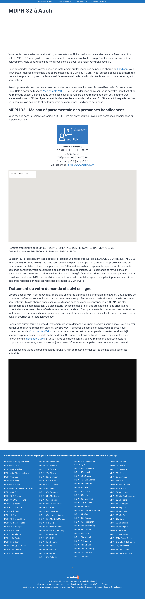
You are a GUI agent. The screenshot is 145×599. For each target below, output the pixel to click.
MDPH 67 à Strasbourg (84, 526)
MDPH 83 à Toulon (118, 488)
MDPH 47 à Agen (47, 546)
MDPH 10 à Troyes (12, 496)
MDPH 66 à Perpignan (84, 522)
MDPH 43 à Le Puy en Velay (51, 530)
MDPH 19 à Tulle (11, 530)
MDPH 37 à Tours (47, 507)
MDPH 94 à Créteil (118, 530)
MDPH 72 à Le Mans (83, 545)
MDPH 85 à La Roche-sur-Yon (123, 496)
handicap (122, 69)
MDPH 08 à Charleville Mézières (18, 488)
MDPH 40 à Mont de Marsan (52, 519)
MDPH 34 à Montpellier (49, 496)
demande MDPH (35, 338)
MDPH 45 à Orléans (48, 538)
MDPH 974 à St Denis (119, 549)
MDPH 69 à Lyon (81, 533)
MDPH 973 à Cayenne (119, 546)
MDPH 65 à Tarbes (82, 518)
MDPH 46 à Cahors (48, 542)
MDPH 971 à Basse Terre (121, 538)
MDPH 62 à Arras (82, 506)
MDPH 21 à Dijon (11, 542)
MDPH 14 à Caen (11, 511)
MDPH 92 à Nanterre (119, 523)
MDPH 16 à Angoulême (14, 519)
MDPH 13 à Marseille (13, 507)
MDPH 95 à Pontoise (119, 534)
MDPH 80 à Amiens (118, 477)
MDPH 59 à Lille (81, 495)
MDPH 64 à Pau (81, 514)
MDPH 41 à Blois (46, 523)
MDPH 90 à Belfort (118, 515)
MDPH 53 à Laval (82, 472)
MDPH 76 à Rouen (118, 462)
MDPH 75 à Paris (81, 556)
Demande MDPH (45, 2)
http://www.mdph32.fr (81, 164)
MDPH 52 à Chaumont (84, 468)
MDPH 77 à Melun (117, 465)
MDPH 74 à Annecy (83, 552)
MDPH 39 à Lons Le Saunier (51, 515)
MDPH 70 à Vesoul (82, 537)
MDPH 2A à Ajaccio (12, 534)
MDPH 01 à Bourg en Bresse (16, 462)
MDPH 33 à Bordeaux (49, 492)
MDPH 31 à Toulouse (48, 484)
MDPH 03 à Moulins (13, 469)
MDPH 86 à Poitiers (118, 500)
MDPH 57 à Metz (81, 487)
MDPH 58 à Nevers (82, 491)
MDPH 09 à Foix (11, 492)
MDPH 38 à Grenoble (48, 511)
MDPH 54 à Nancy (82, 476)
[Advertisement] (26, 32)
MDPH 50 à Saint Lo (48, 557)
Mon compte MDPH (54, 91)
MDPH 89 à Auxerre (118, 511)
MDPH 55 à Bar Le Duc (84, 480)
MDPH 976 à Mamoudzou (121, 553)
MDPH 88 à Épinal (118, 507)
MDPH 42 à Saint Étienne (50, 527)
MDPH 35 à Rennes (48, 500)
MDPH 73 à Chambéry (84, 548)
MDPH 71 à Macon (82, 541)
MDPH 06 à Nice (11, 481)
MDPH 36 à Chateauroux (50, 504)
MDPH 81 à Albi (116, 481)
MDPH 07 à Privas (12, 484)
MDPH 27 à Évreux (47, 469)
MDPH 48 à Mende (47, 549)
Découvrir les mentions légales (108, 587)
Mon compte (64, 2)
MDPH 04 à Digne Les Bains (16, 473)
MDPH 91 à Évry (117, 519)
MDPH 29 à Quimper (48, 477)
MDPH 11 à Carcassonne (15, 500)
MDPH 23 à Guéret (12, 549)
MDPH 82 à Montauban (120, 484)
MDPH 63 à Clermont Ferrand (87, 510)
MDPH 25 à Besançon (49, 462)
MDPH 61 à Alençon (83, 503)
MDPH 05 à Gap (11, 477)
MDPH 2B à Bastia (12, 538)
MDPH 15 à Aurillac (12, 515)
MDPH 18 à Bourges (13, 527)
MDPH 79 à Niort (117, 473)
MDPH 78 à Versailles (119, 469)
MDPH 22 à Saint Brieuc (15, 546)
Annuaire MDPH (97, 2)
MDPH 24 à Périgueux (14, 553)
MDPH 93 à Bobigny (119, 527)
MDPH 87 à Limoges (119, 504)
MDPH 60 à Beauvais (83, 499)
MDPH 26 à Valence (48, 465)
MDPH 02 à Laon (11, 465)
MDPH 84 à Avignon (119, 492)
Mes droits (80, 2)
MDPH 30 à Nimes (47, 481)
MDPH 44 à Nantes (48, 534)
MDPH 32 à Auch (47, 488)
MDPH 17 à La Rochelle (14, 523)
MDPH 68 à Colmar (83, 529)
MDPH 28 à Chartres (48, 473)
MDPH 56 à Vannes (83, 483)
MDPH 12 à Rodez (12, 504)
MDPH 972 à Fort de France (122, 542)
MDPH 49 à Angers (47, 553)
